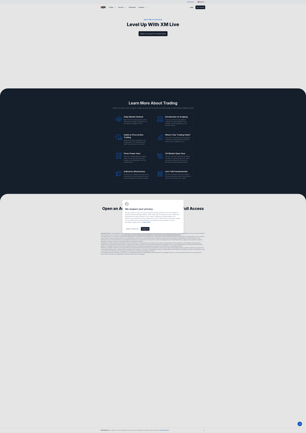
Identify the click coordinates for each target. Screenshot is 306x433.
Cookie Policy (146, 222)
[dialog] (153, 216)
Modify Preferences (132, 229)
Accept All (145, 229)
